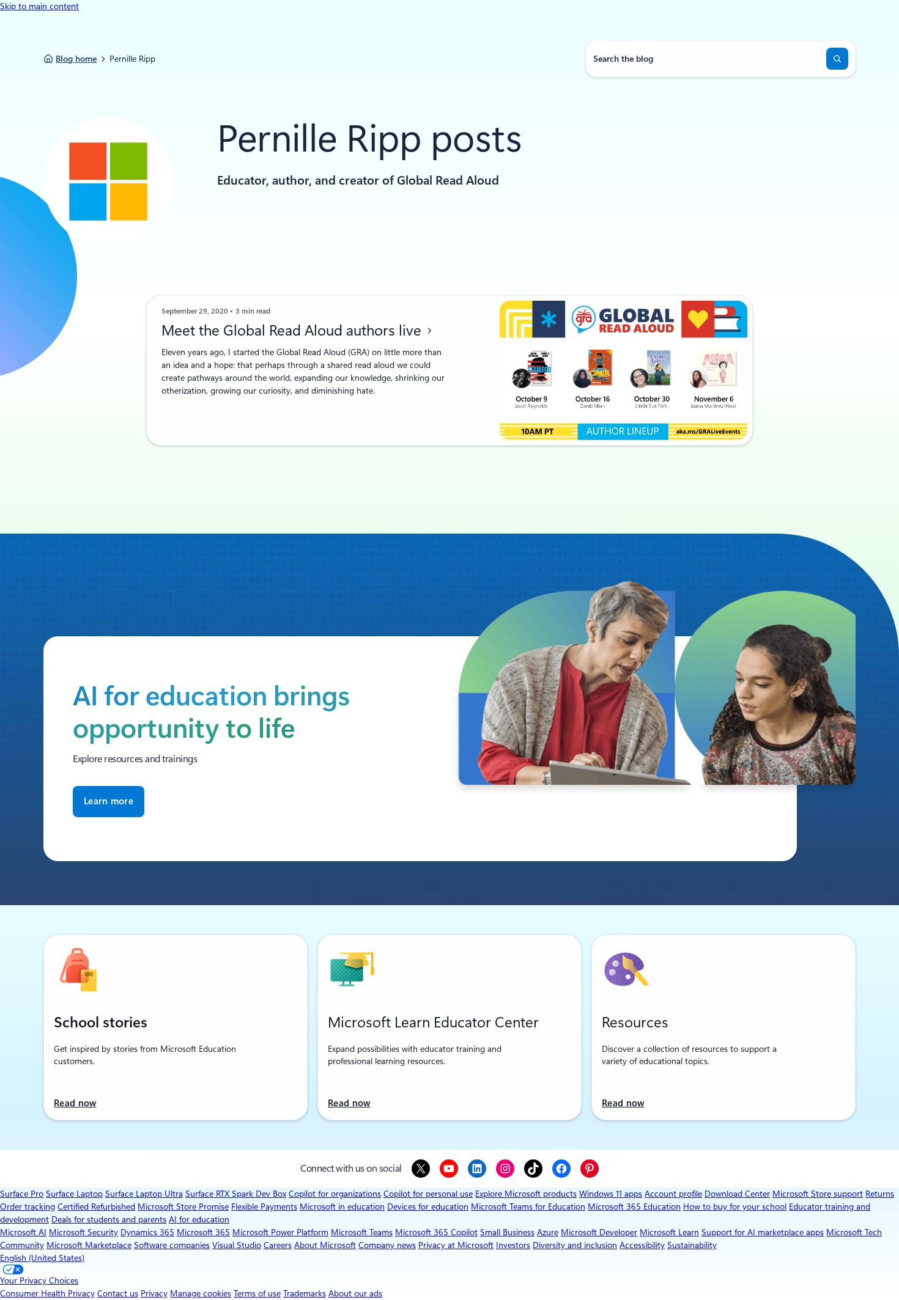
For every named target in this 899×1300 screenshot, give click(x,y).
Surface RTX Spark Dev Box (235, 1194)
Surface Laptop (74, 1194)
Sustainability (692, 1245)
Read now (75, 1103)
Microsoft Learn (669, 1232)
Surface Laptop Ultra (144, 1194)
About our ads (355, 1293)
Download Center (737, 1194)
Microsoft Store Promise (183, 1206)
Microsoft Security (83, 1232)
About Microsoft (325, 1245)
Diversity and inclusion (575, 1245)
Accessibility (642, 1245)
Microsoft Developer (599, 1232)
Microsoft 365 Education (634, 1206)
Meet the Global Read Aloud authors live (293, 330)
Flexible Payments (264, 1206)
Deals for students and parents (108, 1219)
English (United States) (42, 1258)
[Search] (837, 59)
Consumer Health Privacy (47, 1293)
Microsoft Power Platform (280, 1232)
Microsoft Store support (817, 1194)
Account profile (673, 1194)
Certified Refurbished (96, 1206)
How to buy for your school (734, 1206)
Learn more (108, 801)
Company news (387, 1245)
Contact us (117, 1293)
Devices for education (427, 1206)
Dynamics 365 (147, 1232)
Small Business (507, 1232)
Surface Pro (21, 1194)
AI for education (199, 1219)
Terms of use (257, 1293)
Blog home (76, 59)
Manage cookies (200, 1293)
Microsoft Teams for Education (528, 1206)
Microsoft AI (23, 1232)
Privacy (154, 1293)
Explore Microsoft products (526, 1194)
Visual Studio (236, 1245)
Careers (278, 1245)
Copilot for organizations (335, 1194)
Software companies (172, 1245)
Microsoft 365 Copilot (436, 1232)
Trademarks (304, 1293)
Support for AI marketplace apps (762, 1232)
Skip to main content (39, 6)
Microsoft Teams (362, 1232)
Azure (547, 1232)
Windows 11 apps (610, 1194)
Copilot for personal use (428, 1194)
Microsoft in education (342, 1206)
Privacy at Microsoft (456, 1245)
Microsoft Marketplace (88, 1245)
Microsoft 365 (203, 1232)
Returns (879, 1194)
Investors (513, 1245)
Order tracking (27, 1206)
